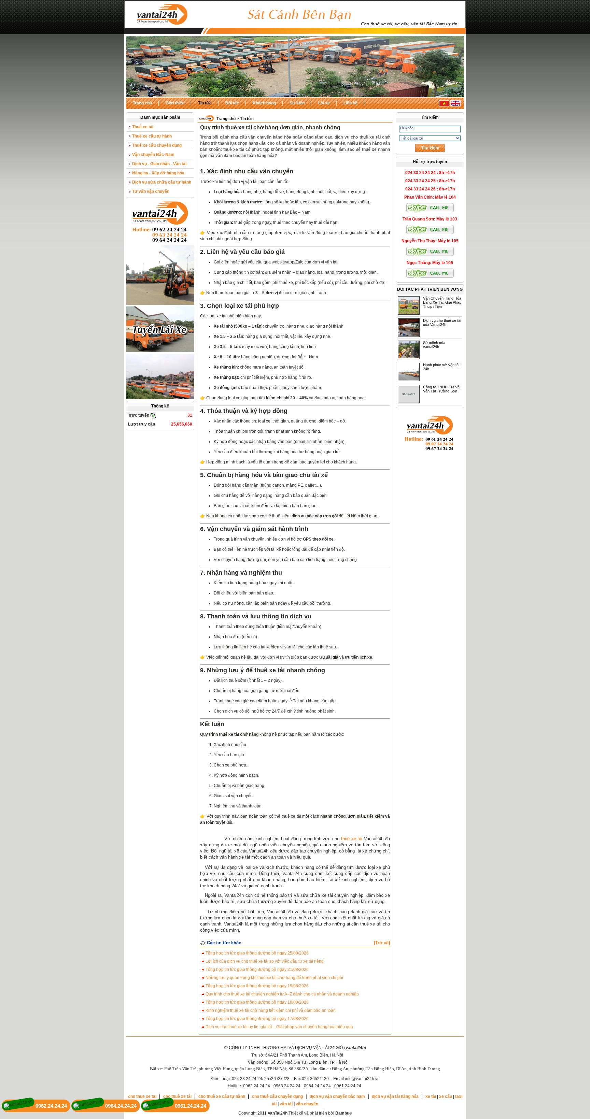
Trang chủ (142, 103)
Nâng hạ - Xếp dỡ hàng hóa (158, 173)
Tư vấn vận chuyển (150, 191)
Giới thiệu (175, 103)
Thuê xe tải (142, 127)
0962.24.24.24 (51, 1106)
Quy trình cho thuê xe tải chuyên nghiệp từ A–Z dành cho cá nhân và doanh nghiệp (282, 994)
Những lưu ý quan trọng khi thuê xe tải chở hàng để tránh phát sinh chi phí (274, 977)
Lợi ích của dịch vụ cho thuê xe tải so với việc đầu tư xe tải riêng (264, 961)
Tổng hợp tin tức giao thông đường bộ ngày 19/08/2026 (257, 986)
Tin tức (205, 103)
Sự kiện (297, 103)
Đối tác (232, 103)
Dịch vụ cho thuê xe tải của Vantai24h (442, 322)
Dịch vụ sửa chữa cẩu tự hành (161, 182)
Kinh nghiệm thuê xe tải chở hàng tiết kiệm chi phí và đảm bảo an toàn (270, 1010)
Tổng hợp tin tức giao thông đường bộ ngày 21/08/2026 (257, 969)
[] (382, 942)
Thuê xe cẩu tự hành (152, 136)
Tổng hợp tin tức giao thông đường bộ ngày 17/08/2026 (257, 1018)
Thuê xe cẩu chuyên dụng (157, 145)
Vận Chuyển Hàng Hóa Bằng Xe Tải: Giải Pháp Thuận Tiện (442, 302)
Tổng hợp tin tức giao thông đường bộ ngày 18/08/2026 (257, 1002)
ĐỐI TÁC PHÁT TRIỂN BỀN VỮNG (430, 289)
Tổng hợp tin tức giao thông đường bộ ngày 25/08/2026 (257, 953)
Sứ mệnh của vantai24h (434, 345)
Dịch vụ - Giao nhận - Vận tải (159, 163)
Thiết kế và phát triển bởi (319, 1113)
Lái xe (324, 103)
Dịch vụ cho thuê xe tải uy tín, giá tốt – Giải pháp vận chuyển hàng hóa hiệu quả (279, 1026)
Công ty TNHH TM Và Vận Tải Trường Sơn (441, 389)
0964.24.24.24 (121, 1106)
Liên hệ (350, 103)
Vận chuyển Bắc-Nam (153, 154)
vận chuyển (307, 1104)
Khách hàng (264, 103)
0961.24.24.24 (190, 1106)
